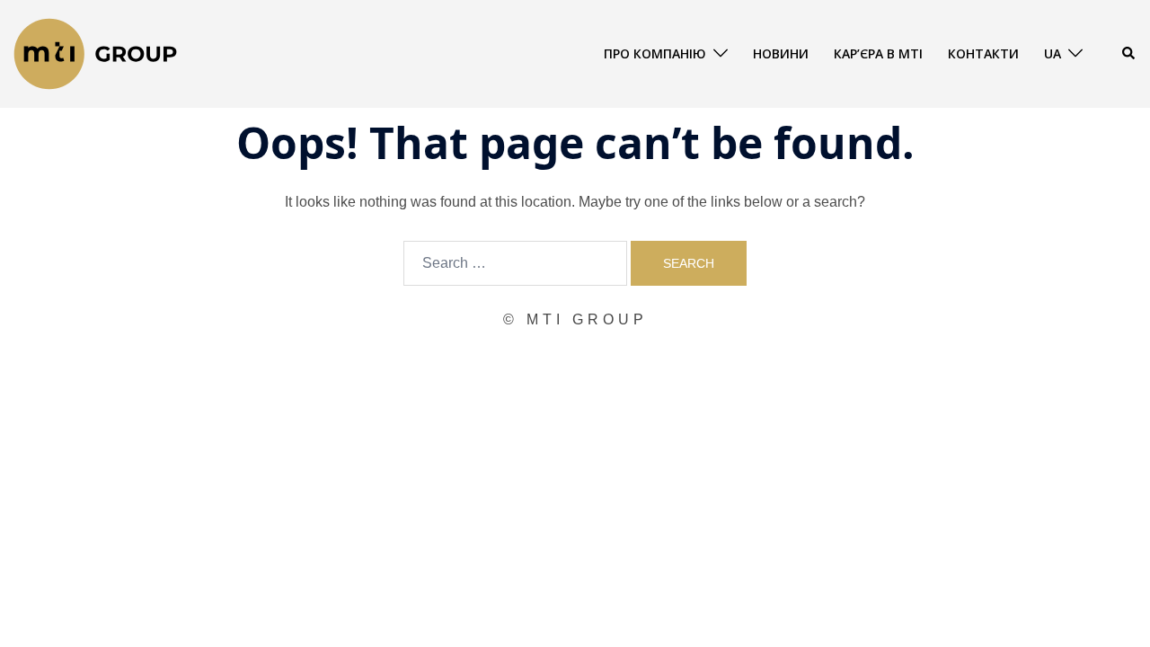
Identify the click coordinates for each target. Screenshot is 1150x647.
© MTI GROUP (575, 319)
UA (1052, 53)
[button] (1129, 54)
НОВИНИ (781, 53)
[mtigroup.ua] (95, 52)
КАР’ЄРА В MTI (878, 53)
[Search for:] (515, 263)
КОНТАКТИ (983, 53)
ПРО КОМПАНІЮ (655, 53)
